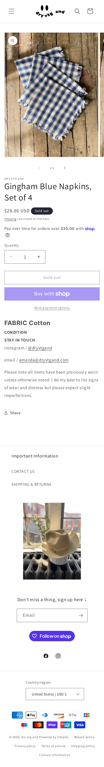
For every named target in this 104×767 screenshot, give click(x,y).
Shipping (10, 219)
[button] (11, 11)
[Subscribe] (81, 615)
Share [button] (15, 412)
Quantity (11, 245)
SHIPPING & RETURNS (31, 484)
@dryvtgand (40, 347)
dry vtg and (29, 737)
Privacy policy (25, 746)
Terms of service (53, 746)
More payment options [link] (52, 307)
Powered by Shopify (54, 737)
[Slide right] (64, 168)
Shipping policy (83, 746)
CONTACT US (23, 471)
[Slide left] (39, 168)
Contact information (54, 755)
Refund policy (84, 737)
